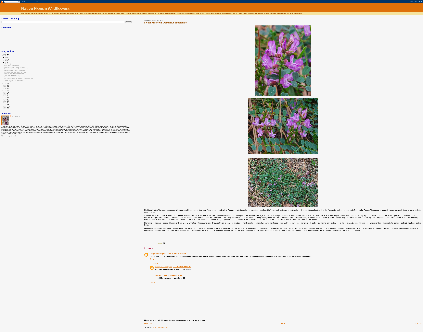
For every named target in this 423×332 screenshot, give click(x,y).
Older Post (418, 323)
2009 (5, 108)
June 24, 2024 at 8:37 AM (176, 254)
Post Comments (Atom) (160, 327)
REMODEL (159, 275)
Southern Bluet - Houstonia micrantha (14, 73)
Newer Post (148, 323)
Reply (152, 259)
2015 (5, 97)
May (6, 60)
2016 (5, 95)
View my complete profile (8, 136)
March (6, 64)
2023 (5, 83)
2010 (5, 106)
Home (283, 323)
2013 (5, 101)
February (7, 81)
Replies (155, 263)
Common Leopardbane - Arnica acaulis (14, 76)
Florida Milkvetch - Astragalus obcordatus (15, 72)
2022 (5, 85)
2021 (5, 87)
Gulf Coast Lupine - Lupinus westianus (14, 67)
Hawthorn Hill (16, 116)
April (6, 62)
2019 (5, 90)
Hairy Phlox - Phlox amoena (11, 65)
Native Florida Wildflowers (45, 8)
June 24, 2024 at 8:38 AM (182, 267)
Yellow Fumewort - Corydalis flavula (13, 80)
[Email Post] (164, 243)
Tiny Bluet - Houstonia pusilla (12, 75)
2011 (5, 104)
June (6, 59)
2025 (5, 54)
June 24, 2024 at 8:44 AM (172, 275)
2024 (5, 55)
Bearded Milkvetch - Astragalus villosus (14, 70)
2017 (5, 94)
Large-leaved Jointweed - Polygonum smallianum (17, 68)
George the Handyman (158, 254)
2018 (5, 92)
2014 (5, 99)
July (6, 57)
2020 (5, 88)
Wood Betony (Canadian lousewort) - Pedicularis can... (19, 78)
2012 (5, 103)
